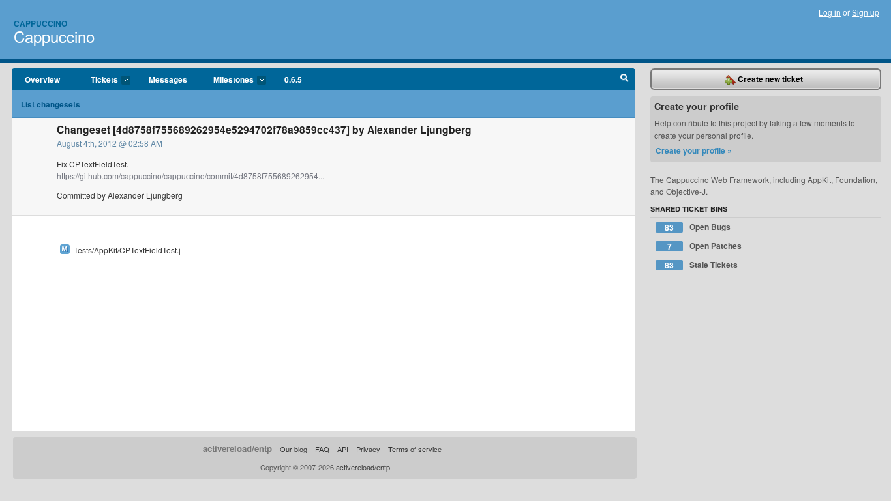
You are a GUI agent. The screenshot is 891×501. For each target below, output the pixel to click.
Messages (168, 79)
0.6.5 (293, 79)
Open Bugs (698, 227)
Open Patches (704, 246)
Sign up (865, 12)
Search (624, 79)
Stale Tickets (701, 265)
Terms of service (415, 449)
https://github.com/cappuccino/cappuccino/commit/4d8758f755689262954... (190, 175)
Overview (42, 79)
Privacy (368, 449)
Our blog (293, 449)
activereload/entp (237, 448)
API (342, 449)
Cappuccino (40, 23)
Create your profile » (694, 150)
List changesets (50, 104)
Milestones (227, 80)
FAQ (322, 449)
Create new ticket (769, 79)
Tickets (98, 80)
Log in (830, 12)
